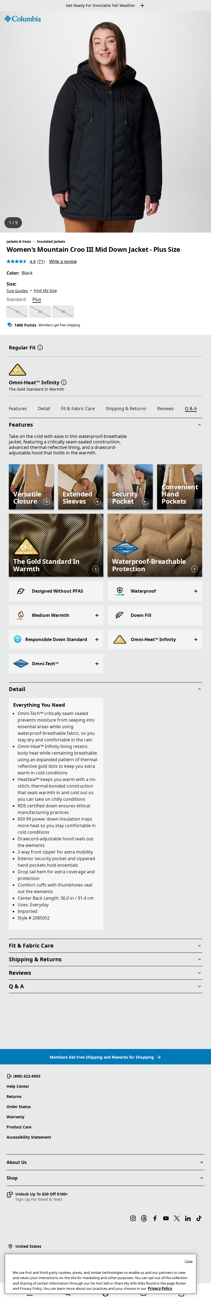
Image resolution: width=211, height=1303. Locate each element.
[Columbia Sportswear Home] (22, 18)
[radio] (17, 312)
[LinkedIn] (187, 1218)
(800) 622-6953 (26, 1076)
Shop (12, 1178)
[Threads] (143, 1218)
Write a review (63, 261)
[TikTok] (198, 1218)
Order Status (19, 1106)
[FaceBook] (154, 1218)
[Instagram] (132, 1218)
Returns (14, 1096)
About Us (17, 1162)
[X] (176, 1218)
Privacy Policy (160, 1288)
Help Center (18, 1086)
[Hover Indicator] (46, 501)
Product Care (19, 1127)
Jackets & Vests (19, 241)
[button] (40, 347)
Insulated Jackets (51, 241)
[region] (105, 122)
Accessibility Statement (29, 1137)
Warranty (15, 1116)
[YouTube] (165, 1218)
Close (189, 1261)
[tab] (16, 300)
